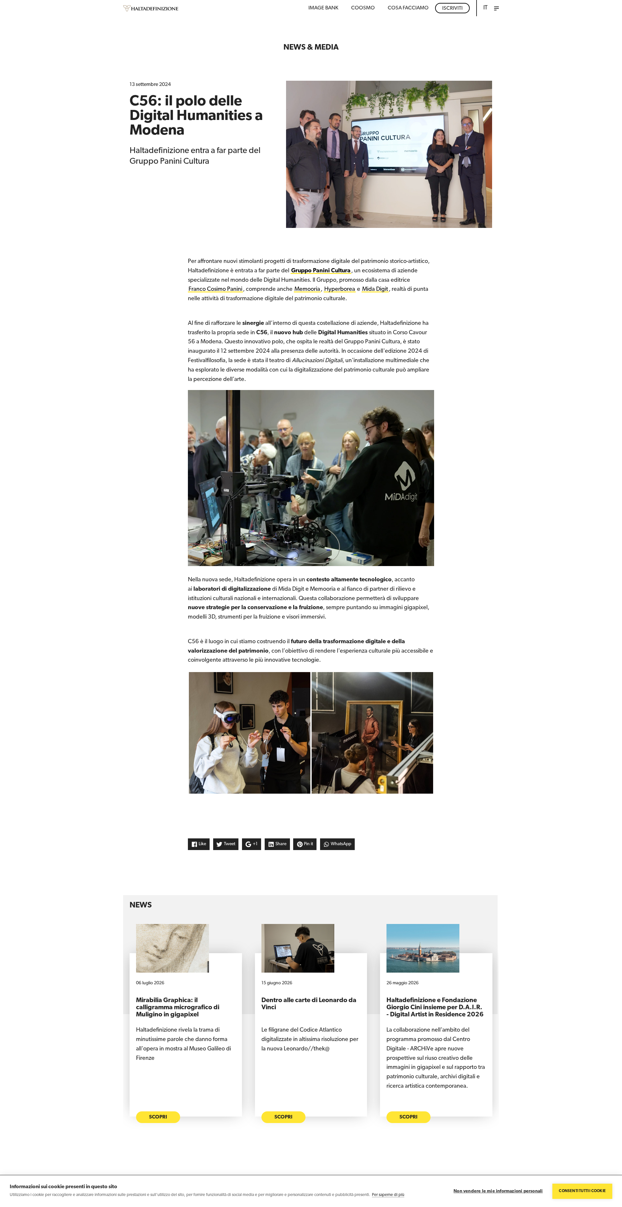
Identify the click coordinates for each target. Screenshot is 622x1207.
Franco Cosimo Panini (215, 289)
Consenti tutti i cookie (582, 1191)
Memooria (307, 289)
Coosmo (363, 8)
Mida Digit (375, 289)
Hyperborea (339, 289)
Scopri (158, 1117)
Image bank (323, 8)
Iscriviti (452, 8)
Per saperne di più (388, 1195)
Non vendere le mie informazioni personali (498, 1191)
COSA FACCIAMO (408, 8)
